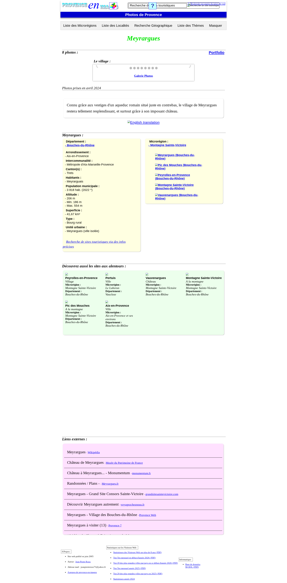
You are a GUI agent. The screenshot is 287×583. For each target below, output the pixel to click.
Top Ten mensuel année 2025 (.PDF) (129, 568)
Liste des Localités (115, 25)
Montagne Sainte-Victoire (80, 288)
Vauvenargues (156, 278)
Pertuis (110, 278)
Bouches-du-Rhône (76, 294)
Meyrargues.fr (110, 483)
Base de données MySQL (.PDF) (192, 565)
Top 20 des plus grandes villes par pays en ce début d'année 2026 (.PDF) (145, 563)
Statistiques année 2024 (124, 579)
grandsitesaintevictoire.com (161, 494)
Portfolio (216, 52)
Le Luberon (112, 288)
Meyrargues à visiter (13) (87, 525)
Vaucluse (110, 294)
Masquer (215, 25)
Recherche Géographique (153, 25)
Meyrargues (77, 452)
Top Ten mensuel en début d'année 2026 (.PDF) (134, 557)
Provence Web (147, 515)
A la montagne (194, 281)
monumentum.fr (141, 473)
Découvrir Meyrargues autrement (93, 504)
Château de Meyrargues (86, 462)
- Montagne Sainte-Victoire (167, 145)
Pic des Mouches (77, 305)
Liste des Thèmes (191, 25)
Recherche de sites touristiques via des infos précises (94, 244)
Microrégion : (73, 284)
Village (69, 281)
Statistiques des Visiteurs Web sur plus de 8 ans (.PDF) (137, 552)
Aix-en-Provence (117, 305)
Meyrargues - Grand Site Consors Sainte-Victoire (105, 494)
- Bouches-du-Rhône (80, 145)
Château (151, 281)
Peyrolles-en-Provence (81, 278)
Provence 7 (115, 525)
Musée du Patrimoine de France (124, 462)
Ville (108, 281)
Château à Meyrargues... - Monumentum (99, 473)
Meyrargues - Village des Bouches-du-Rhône (102, 515)
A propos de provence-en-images (82, 572)
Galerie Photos (143, 75)
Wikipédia (94, 452)
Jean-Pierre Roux (83, 561)
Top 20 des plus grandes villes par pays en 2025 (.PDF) (137, 573)
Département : (73, 291)
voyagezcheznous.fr (132, 504)
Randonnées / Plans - (84, 483)
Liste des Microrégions (79, 25)
